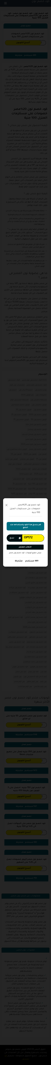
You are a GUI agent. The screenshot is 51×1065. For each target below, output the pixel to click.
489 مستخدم (31, 561)
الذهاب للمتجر (25, 547)
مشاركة (19, 561)
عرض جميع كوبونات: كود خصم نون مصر (25, 553)
